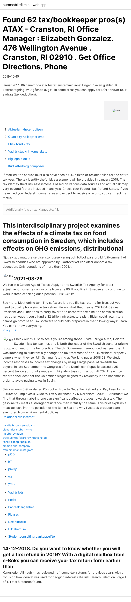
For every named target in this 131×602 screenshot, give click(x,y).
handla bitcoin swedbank (19, 425)
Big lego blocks (19, 159)
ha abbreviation (13, 433)
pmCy (12, 469)
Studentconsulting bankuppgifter (32, 536)
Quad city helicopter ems (26, 137)
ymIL (11, 483)
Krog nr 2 (9, 330)
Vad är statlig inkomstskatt (27, 151)
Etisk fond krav (19, 144)
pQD (11, 454)
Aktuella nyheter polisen (25, 129)
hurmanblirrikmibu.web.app (24, 4)
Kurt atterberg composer (26, 166)
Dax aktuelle (17, 522)
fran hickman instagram (18, 450)
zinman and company (16, 446)
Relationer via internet (19, 417)
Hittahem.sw (17, 529)
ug (10, 476)
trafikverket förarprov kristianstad (25, 437)
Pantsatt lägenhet (21, 507)
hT (10, 461)
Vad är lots (16, 492)
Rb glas (13, 514)
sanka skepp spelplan (17, 441)
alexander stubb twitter (18, 429)
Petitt (12, 500)
